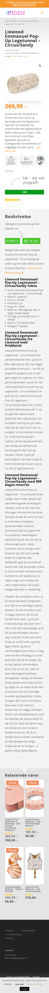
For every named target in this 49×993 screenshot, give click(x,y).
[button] (40, 65)
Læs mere (19, 984)
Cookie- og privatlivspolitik (18, 977)
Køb (24, 192)
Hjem (7, 21)
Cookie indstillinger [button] (35, 984)
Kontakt (10, 938)
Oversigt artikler (28, 930)
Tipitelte (13, 21)
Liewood (25, 56)
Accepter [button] (24, 989)
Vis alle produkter (14, 934)
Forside (10, 930)
